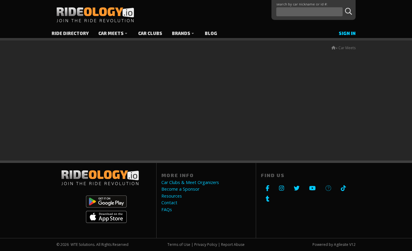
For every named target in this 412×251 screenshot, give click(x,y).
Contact (169, 203)
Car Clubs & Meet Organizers (190, 182)
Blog (211, 33)
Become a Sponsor (180, 189)
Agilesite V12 (345, 244)
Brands (181, 33)
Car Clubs (150, 33)
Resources (171, 196)
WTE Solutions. (83, 244)
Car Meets (111, 33)
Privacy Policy (205, 244)
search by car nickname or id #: (302, 4)
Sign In (347, 33)
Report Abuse (233, 244)
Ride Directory (70, 33)
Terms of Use (178, 244)
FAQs (166, 210)
